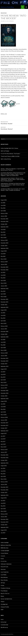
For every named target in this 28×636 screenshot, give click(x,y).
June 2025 (3, 229)
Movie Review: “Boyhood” (7, 128)
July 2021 (3, 312)
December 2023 (4, 267)
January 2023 (4, 285)
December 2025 (4, 218)
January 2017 (4, 452)
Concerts (3, 556)
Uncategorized (4, 604)
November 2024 (4, 243)
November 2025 (4, 221)
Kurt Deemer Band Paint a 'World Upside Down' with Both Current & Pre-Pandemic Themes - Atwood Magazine (13, 174)
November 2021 (4, 302)
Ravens (2, 596)
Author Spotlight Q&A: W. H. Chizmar (9, 148)
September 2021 (4, 307)
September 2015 (4, 495)
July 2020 (3, 339)
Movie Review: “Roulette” (6, 122)
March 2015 (3, 511)
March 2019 (3, 382)
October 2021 (4, 304)
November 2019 (4, 361)
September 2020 (4, 336)
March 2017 (3, 446)
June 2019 (3, 374)
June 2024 (3, 253)
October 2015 (4, 492)
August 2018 (4, 401)
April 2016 (3, 476)
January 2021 (4, 328)
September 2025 (4, 226)
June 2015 (3, 503)
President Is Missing (5, 588)
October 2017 (4, 428)
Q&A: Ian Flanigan (5, 151)
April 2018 (3, 412)
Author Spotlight (5, 542)
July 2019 (3, 371)
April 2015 (3, 508)
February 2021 (4, 326)
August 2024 (4, 251)
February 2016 (4, 481)
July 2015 (3, 500)
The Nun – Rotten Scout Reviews (8, 168)
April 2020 (3, 347)
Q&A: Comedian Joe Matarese (13, 190)
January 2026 (4, 216)
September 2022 (4, 288)
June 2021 (3, 315)
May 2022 (3, 291)
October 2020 (4, 334)
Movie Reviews (4, 577)
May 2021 (3, 318)
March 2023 (3, 283)
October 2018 (4, 395)
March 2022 (3, 296)
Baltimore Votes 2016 (6, 545)
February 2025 (4, 240)
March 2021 (3, 323)
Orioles (2, 585)
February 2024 (4, 261)
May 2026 (3, 208)
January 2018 (4, 420)
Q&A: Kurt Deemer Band (12, 175)
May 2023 (3, 277)
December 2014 (4, 519)
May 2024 (3, 256)
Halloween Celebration (6, 564)
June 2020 (3, 342)
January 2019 (4, 387)
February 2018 (4, 417)
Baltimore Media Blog (7, 7)
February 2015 (4, 514)
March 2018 (3, 414)
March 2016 (3, 479)
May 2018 (3, 409)
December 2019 (4, 358)
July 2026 (3, 202)
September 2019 (4, 366)
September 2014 (4, 527)
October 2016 (4, 460)
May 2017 (3, 441)
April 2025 (3, 234)
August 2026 (4, 200)
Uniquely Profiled (5, 607)
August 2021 (4, 310)
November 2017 (4, 425)
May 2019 (3, 377)
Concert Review (4, 553)
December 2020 (4, 331)
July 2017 (3, 436)
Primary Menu (26, 7)
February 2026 (4, 213)
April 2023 (3, 280)
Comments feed (4, 624)
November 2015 (4, 489)
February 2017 (4, 449)
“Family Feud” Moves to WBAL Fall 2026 (10, 156)
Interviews (3, 569)
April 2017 (3, 444)
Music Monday (4, 580)
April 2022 (3, 294)
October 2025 (4, 224)
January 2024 (4, 264)
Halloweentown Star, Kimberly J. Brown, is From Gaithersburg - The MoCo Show (12, 178)
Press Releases (4, 590)
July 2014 (3, 532)
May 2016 (3, 473)
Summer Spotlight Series (6, 598)
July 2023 (3, 272)
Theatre (2, 601)
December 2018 (4, 390)
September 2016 (4, 463)
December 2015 (4, 487)
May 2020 (3, 345)
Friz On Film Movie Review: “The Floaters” (10, 153)
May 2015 (3, 506)
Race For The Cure (5, 593)
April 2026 (3, 210)
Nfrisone (11, 21)
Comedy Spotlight (5, 550)
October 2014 (4, 524)
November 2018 (4, 393)
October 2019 (4, 363)
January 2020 (4, 355)
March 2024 (3, 259)
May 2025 (3, 232)
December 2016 (4, 455)
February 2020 (4, 353)
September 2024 (4, 248)
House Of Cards (4, 566)
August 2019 (4, 369)
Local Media (3, 574)
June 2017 (3, 438)
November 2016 (4, 457)
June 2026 (3, 205)
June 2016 (3, 471)
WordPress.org (4, 627)
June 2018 (3, 406)
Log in (2, 619)
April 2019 (3, 379)
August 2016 (4, 465)
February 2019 (4, 385)
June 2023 (3, 275)
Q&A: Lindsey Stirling (6, 159)
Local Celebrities (5, 572)
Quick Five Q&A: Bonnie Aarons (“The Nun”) (13, 169)
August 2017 (4, 433)
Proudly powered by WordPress (7, 634)
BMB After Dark (4, 547)
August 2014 (4, 530)
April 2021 (3, 320)
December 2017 (4, 422)
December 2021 (4, 299)
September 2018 (4, 398)
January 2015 (4, 516)
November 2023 (4, 269)
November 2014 (4, 522)
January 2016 (4, 484)
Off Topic (3, 582)
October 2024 (4, 245)
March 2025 (3, 237)
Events (2, 558)
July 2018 (3, 404)
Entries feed (3, 622)
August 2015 (4, 497)
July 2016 (3, 468)
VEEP (2, 609)
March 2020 (3, 350)
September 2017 (4, 430)
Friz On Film (3, 13)
